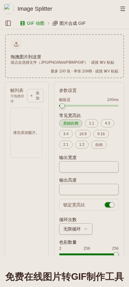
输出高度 (68, 180)
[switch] (110, 205)
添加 (37, 95)
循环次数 (68, 219)
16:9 (83, 134)
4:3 (107, 123)
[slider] (62, 105)
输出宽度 (68, 157)
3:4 (66, 134)
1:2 (82, 144)
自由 (99, 144)
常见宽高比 (70, 115)
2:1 (66, 144)
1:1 (91, 123)
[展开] (8, 23)
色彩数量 (68, 242)
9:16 (101, 134)
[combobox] (75, 229)
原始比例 (70, 123)
